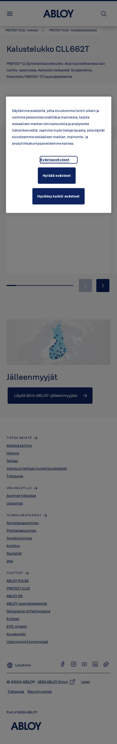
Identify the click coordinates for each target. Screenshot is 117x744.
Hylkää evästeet (57, 175)
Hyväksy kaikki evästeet (58, 196)
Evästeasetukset (55, 159)
